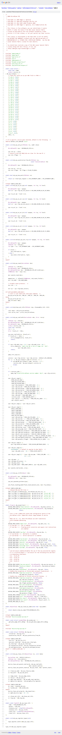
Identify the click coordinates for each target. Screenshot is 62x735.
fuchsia (4, 8)
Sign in (58, 2)
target (41, 8)
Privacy (14, 732)
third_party (12, 8)
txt (55, 732)
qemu (19, 8)
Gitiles (9, 732)
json (59, 732)
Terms (18, 732)
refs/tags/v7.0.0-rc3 (29, 8)
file (34, 11)
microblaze (49, 8)
